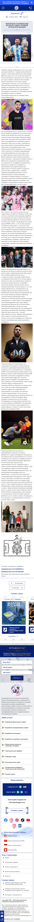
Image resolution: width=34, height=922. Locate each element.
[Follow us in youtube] (28, 820)
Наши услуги (7, 718)
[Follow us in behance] (19, 825)
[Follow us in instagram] (11, 820)
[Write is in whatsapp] (20, 787)
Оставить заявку (17, 810)
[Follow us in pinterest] (17, 820)
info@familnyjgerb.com (17, 802)
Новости (25, 17)
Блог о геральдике (9, 855)
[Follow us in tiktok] (22, 820)
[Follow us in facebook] (5, 820)
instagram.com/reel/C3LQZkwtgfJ (12, 571)
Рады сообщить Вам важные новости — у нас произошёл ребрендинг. (15, 2)
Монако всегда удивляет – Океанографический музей (16, 630)
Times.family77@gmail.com (17, 799)
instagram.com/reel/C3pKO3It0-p (12, 569)
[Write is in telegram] (21, 792)
